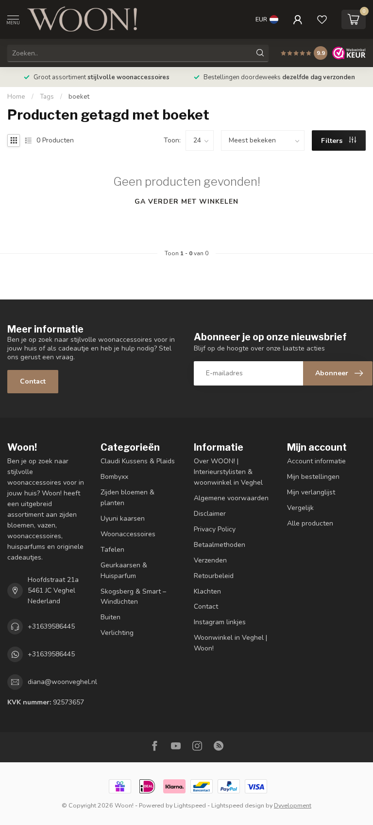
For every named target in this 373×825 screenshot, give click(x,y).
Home (16, 96)
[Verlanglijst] (322, 19)
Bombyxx (114, 476)
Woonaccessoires (128, 534)
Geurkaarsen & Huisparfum (124, 570)
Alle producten (310, 523)
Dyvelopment (292, 805)
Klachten (207, 591)
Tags (47, 96)
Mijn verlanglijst (311, 492)
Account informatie (316, 461)
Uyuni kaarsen (123, 518)
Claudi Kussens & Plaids (138, 461)
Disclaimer (210, 513)
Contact (33, 381)
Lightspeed (190, 805)
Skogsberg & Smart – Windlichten (133, 597)
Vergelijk (300, 507)
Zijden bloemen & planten (127, 498)
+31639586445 (51, 626)
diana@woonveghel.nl (62, 681)
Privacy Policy (215, 529)
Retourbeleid (214, 575)
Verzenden (210, 560)
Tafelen (112, 549)
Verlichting (117, 632)
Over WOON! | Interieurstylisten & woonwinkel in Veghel (228, 471)
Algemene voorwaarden (231, 498)
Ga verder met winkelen (186, 201)
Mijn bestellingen (313, 476)
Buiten (110, 617)
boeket (78, 96)
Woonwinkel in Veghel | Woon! (230, 643)
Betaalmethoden (219, 544)
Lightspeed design (237, 805)
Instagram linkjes (220, 622)
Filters (332, 140)
